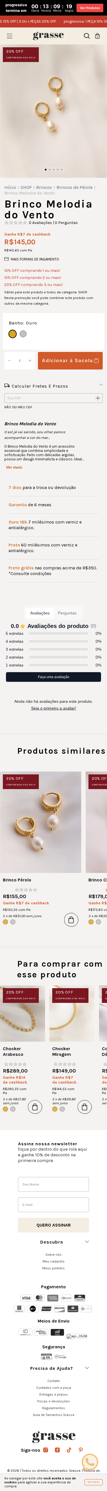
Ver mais (14, 467)
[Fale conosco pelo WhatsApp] (90, 1462)
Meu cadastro (53, 1261)
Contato (53, 1381)
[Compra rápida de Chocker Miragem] (85, 1107)
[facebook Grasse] (58, 1450)
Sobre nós (53, 1255)
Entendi (94, 1482)
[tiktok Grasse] (69, 1450)
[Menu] (10, 37)
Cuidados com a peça (53, 1388)
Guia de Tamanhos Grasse (53, 1415)
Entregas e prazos (53, 1394)
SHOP (26, 187)
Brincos (44, 187)
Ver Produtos (90, 8)
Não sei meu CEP (18, 407)
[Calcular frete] (97, 398)
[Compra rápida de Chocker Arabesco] (35, 1107)
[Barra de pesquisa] (87, 37)
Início (10, 187)
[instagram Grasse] (46, 1450)
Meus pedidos (53, 1268)
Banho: (23, 323)
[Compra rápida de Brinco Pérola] (71, 920)
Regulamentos (53, 1408)
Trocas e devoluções (53, 1401)
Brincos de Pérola (74, 187)
